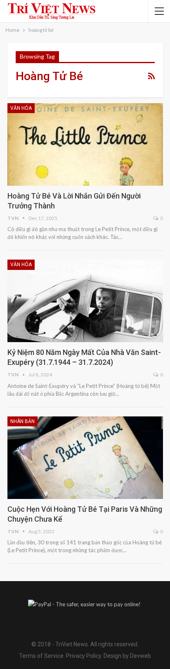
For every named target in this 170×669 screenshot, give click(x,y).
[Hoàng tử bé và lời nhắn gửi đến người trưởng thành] (85, 144)
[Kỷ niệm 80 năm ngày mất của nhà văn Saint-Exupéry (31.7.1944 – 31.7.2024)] (85, 301)
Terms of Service (41, 655)
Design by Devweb (126, 655)
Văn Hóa (21, 108)
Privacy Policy (83, 655)
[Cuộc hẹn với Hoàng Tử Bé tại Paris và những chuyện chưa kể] (85, 457)
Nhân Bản (22, 421)
